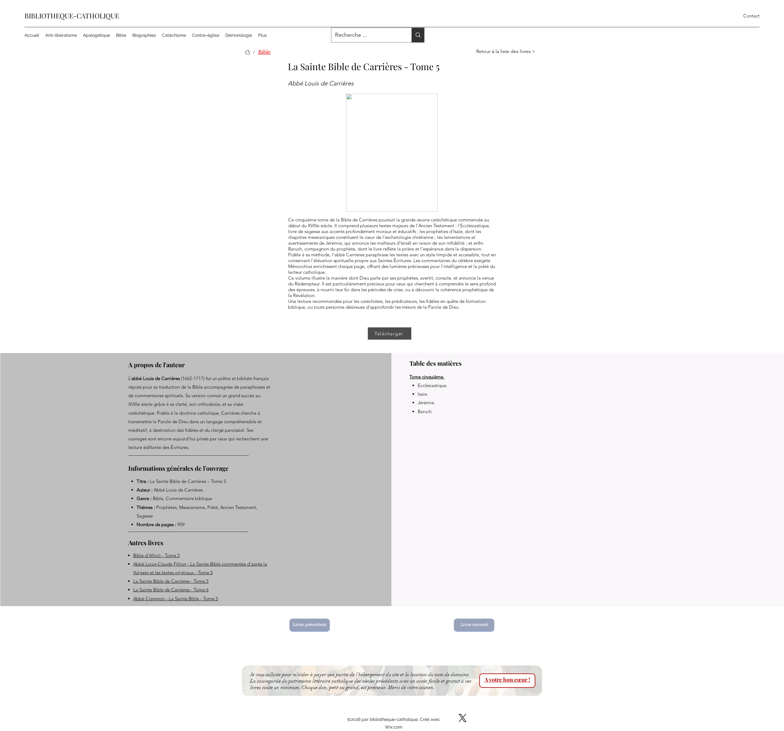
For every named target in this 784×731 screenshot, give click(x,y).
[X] (462, 718)
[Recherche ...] (418, 35)
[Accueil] (247, 52)
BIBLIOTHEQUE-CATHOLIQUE (71, 15)
